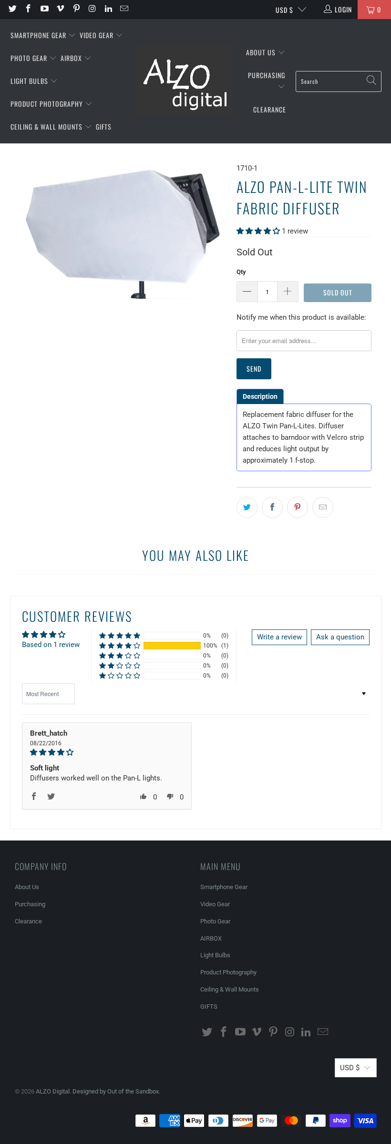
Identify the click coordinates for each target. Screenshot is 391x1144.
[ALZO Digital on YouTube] (44, 9)
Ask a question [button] (340, 637)
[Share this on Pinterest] (297, 507)
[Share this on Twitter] (247, 507)
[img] (107, 752)
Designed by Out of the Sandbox (115, 1091)
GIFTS (104, 126)
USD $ (284, 10)
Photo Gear (29, 58)
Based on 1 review (51, 644)
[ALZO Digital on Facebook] (28, 9)
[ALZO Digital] (184, 81)
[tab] (260, 396)
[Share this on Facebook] (272, 507)
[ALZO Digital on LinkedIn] (108, 9)
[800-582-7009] (154, 9)
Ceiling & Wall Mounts (47, 126)
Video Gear (97, 35)
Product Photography (47, 104)
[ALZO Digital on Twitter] (12, 9)
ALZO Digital (53, 1091)
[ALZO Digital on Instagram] (92, 9)
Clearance (269, 109)
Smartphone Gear (39, 35)
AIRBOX (72, 58)
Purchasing (266, 75)
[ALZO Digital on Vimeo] (60, 9)
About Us (262, 52)
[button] (258, 231)
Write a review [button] (279, 637)
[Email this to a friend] (322, 507)
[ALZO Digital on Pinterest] (76, 9)
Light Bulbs (30, 81)
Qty (241, 271)
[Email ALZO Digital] (124, 9)
